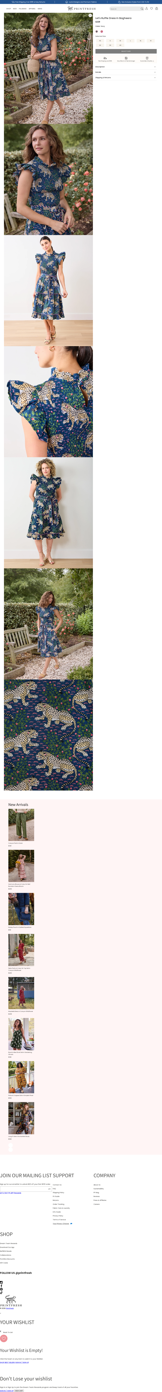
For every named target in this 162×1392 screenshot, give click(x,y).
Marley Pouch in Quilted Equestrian (19, 927)
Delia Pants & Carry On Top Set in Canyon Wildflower (19, 969)
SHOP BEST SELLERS (7, 1362)
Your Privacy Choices (61, 1224)
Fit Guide (56, 1196)
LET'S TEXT (4, 1193)
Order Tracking (58, 1204)
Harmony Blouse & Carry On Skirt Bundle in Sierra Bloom (19, 885)
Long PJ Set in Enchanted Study (18, 1136)
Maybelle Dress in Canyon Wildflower (20, 1011)
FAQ (54, 1189)
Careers (97, 1204)
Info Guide (57, 1212)
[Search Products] (142, 9)
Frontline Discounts (7, 1259)
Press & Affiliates (100, 1200)
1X (150, 41)
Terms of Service (59, 1220)
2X (100, 45)
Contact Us (57, 1185)
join (49, 1189)
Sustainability (99, 1189)
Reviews (97, 1196)
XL (140, 41)
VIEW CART (19, 1391)
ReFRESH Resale (6, 1251)
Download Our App (7, 1247)
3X (110, 45)
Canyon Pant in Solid (15, 843)
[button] (156, 8)
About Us (97, 1185)
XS (100, 41)
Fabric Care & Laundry (61, 1208)
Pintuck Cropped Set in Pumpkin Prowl (20, 1095)
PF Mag (96, 1192)
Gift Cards (4, 1263)
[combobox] (126, 9)
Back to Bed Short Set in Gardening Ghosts (20, 1053)
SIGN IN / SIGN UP (22, 1362)
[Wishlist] (151, 8)
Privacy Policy (58, 1216)
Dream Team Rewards (8, 1243)
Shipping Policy (58, 1192)
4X (120, 45)
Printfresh (10, 1308)
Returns (56, 1200)
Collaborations (5, 1255)
